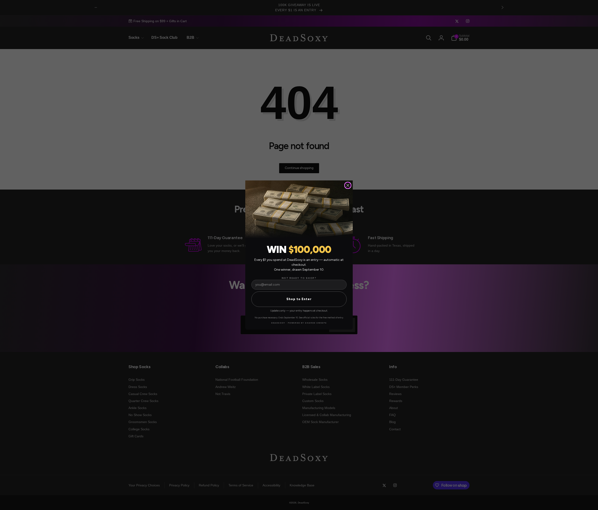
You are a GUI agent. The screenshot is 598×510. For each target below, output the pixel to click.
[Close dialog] (348, 185)
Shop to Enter (299, 299)
